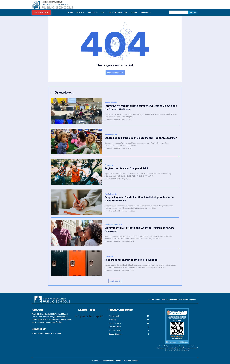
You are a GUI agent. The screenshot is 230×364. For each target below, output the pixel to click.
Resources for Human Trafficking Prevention (131, 259)
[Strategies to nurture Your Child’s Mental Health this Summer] (76, 141)
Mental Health (111, 135)
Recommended (111, 103)
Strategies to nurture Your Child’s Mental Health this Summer (141, 137)
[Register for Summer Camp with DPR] (76, 172)
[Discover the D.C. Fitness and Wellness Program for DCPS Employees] (76, 233)
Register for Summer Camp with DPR (126, 168)
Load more (114, 281)
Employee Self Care (113, 225)
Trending (109, 165)
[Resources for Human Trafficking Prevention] (76, 263)
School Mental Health (112, 119)
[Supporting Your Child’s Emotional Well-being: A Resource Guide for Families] (76, 202)
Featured (109, 257)
